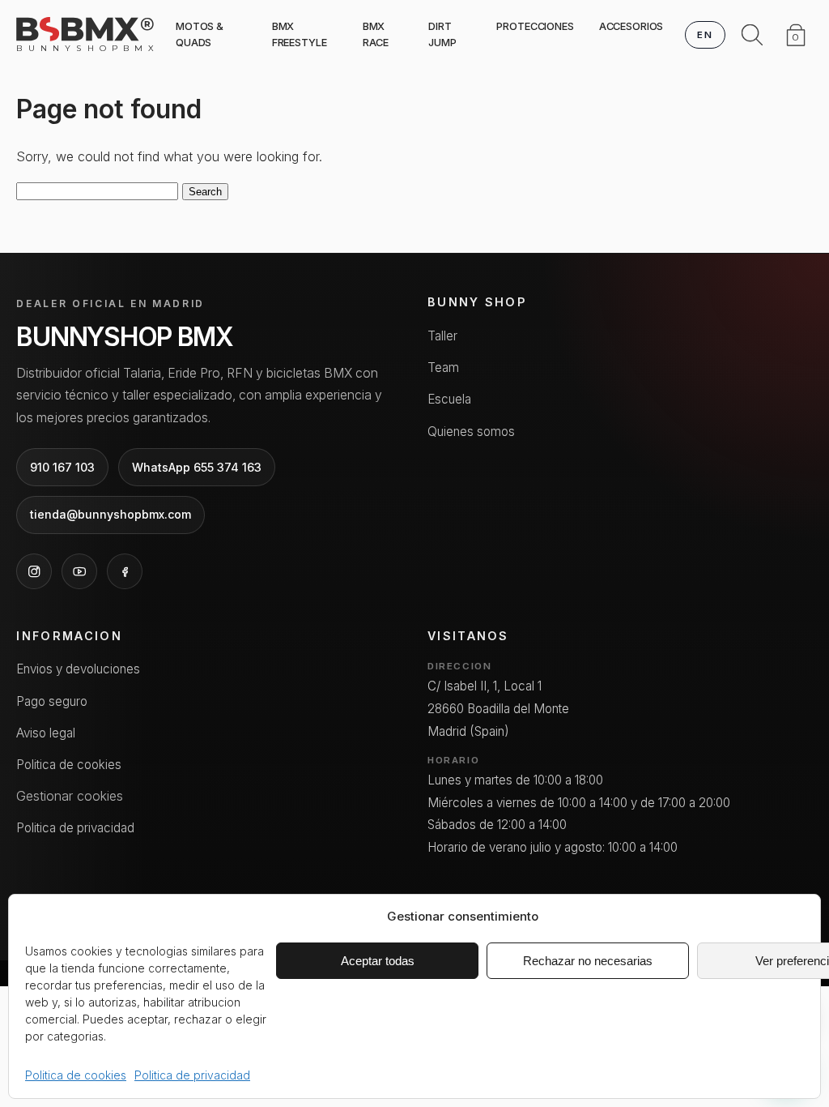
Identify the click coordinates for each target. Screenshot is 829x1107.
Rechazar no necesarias (588, 961)
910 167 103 (62, 467)
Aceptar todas (377, 961)
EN (704, 35)
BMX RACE (376, 34)
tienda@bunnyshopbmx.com (110, 514)
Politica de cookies (75, 1075)
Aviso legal (45, 733)
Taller (442, 336)
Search (205, 192)
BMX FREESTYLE (299, 34)
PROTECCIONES (534, 26)
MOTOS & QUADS (199, 34)
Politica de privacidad (192, 1075)
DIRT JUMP (442, 34)
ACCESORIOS (631, 26)
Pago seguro (51, 701)
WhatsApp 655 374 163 (196, 467)
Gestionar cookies (69, 795)
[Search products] (752, 35)
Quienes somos (471, 431)
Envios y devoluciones (78, 669)
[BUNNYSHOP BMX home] (85, 29)
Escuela (449, 399)
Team (443, 367)
